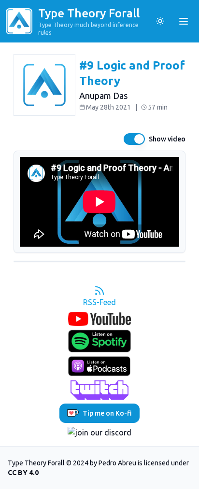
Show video (167, 139)
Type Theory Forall (89, 13)
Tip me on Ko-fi (107, 413)
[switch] (134, 139)
